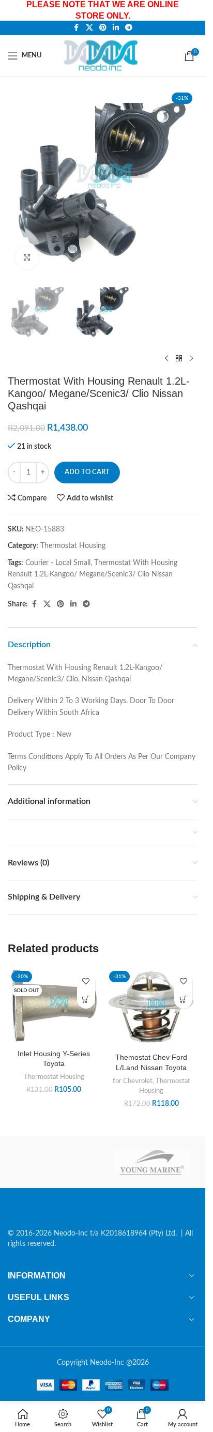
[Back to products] (179, 358)
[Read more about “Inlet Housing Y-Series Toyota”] (86, 1000)
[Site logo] (102, 55)
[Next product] (191, 358)
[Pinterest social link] (103, 28)
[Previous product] (166, 358)
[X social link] (89, 28)
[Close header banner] (192, 10)
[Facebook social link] (76, 28)
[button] (183, 1000)
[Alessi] (53, 1162)
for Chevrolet (133, 1081)
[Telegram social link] (128, 28)
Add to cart (87, 472)
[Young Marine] (152, 1162)
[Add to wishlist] (86, 981)
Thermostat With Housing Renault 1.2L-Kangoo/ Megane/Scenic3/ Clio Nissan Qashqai (92, 574)
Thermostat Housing (72, 546)
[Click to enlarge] (27, 257)
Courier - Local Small (57, 563)
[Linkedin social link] (116, 28)
